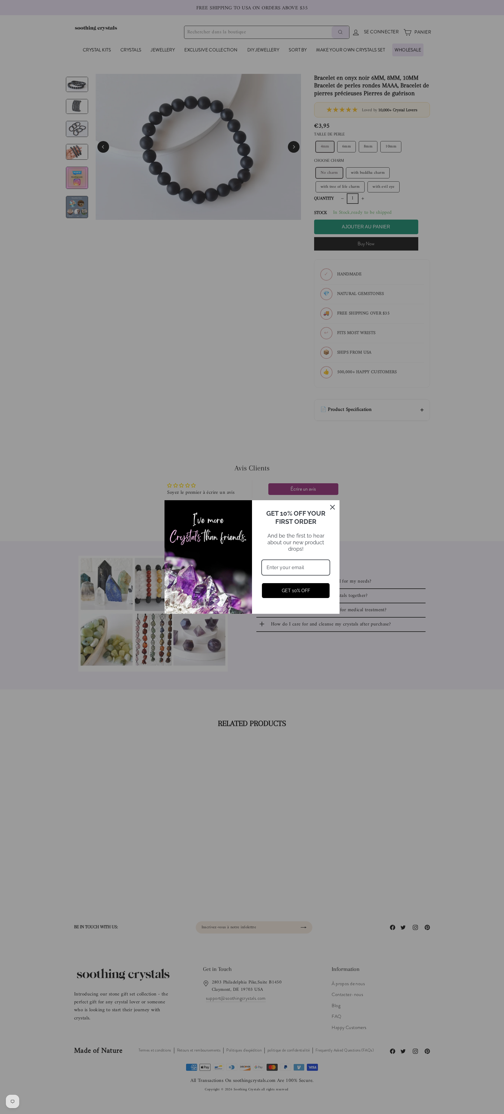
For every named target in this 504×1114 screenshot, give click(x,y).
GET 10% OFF (296, 590)
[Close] (333, 507)
